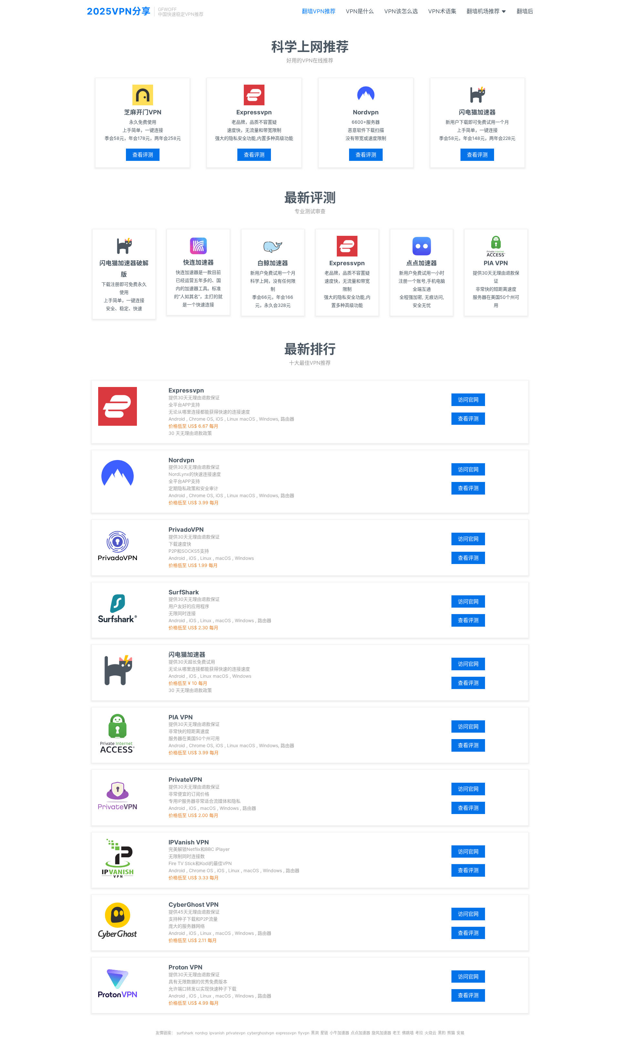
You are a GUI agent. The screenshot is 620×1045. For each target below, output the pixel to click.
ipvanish (216, 1032)
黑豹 (442, 1032)
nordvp (201, 1032)
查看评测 (142, 155)
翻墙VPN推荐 (319, 11)
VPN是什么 (360, 11)
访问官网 (468, 399)
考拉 (419, 1032)
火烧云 (430, 1032)
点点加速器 (360, 1032)
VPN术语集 (442, 11)
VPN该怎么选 (401, 11)
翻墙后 (525, 11)
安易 (460, 1032)
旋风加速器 (381, 1032)
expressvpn (286, 1032)
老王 (396, 1032)
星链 (324, 1032)
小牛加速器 (339, 1032)
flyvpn (303, 1032)
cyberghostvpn (260, 1032)
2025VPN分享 (119, 11)
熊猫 (451, 1032)
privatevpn (235, 1032)
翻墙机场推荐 (484, 11)
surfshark (185, 1032)
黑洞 (315, 1032)
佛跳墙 (408, 1032)
